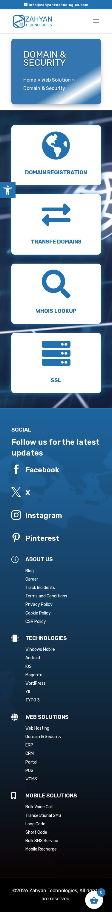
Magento (33, 674)
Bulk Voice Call (39, 806)
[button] (8, 190)
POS (29, 770)
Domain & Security (43, 736)
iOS (28, 666)
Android (32, 657)
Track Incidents (40, 587)
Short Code (36, 832)
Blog (29, 570)
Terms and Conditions (46, 596)
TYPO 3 (32, 700)
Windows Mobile (40, 649)
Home (29, 80)
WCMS (31, 779)
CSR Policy (35, 621)
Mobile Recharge (41, 849)
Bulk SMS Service (41, 840)
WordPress (35, 683)
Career (31, 579)
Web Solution (56, 80)
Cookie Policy (38, 613)
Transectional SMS (43, 815)
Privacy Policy (39, 604)
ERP (29, 745)
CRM (29, 753)
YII (27, 691)
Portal (31, 762)
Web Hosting (37, 728)
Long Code (35, 824)
